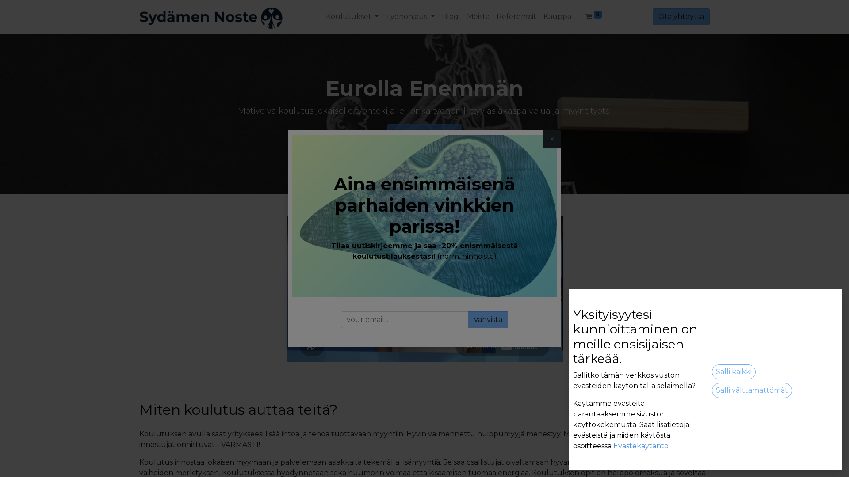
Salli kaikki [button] (734, 371)
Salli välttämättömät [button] (752, 390)
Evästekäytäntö (641, 446)
